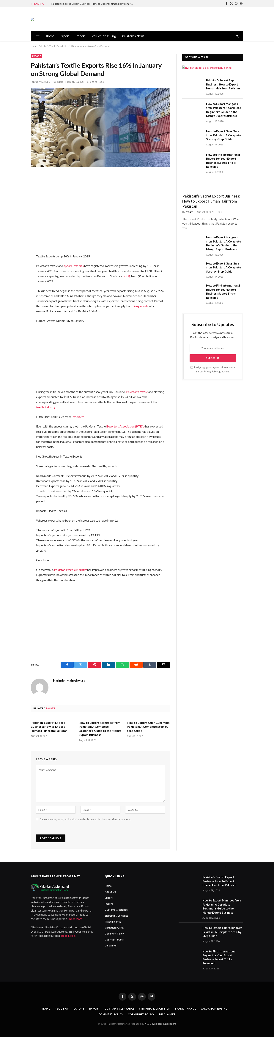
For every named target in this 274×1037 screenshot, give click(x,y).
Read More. (68, 935)
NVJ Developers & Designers (160, 1023)
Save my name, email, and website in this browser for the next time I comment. (85, 819)
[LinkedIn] (18, 218)
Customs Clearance (116, 909)
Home (50, 36)
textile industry (45, 407)
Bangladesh (140, 306)
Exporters (78, 417)
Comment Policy (114, 933)
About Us (110, 891)
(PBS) (126, 276)
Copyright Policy (114, 939)
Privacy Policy (211, 371)
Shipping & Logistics (116, 915)
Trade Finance (113, 921)
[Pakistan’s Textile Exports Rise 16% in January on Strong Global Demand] (100, 134)
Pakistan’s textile (137, 392)
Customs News (133, 36)
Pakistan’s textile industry (70, 569)
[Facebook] (18, 198)
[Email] (18, 238)
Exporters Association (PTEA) (125, 426)
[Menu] (38, 36)
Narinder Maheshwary (69, 680)
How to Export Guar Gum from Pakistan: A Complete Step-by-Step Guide (148, 727)
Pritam (189, 212)
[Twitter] (18, 208)
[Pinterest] (18, 228)
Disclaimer (111, 945)
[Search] (237, 36)
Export (65, 36)
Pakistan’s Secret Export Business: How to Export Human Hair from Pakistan (93, 3)
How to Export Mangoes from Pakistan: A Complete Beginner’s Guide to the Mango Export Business (100, 728)
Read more (75, 919)
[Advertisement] (175, 18)
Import (81, 36)
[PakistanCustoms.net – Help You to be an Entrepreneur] (32, 19)
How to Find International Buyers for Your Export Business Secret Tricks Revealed (223, 160)
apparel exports (73, 266)
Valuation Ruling (104, 36)
